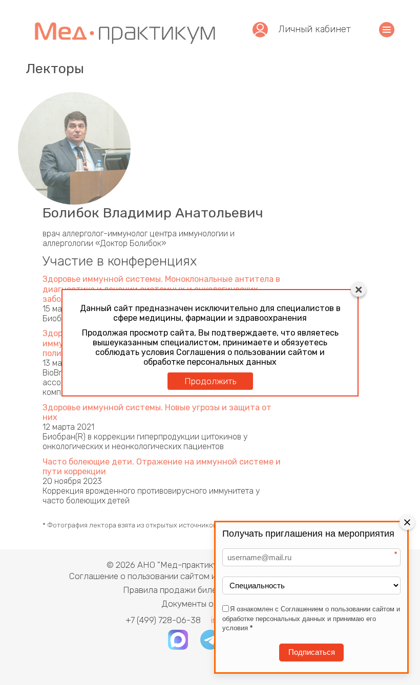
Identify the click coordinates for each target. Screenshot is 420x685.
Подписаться (311, 652)
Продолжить (210, 381)
